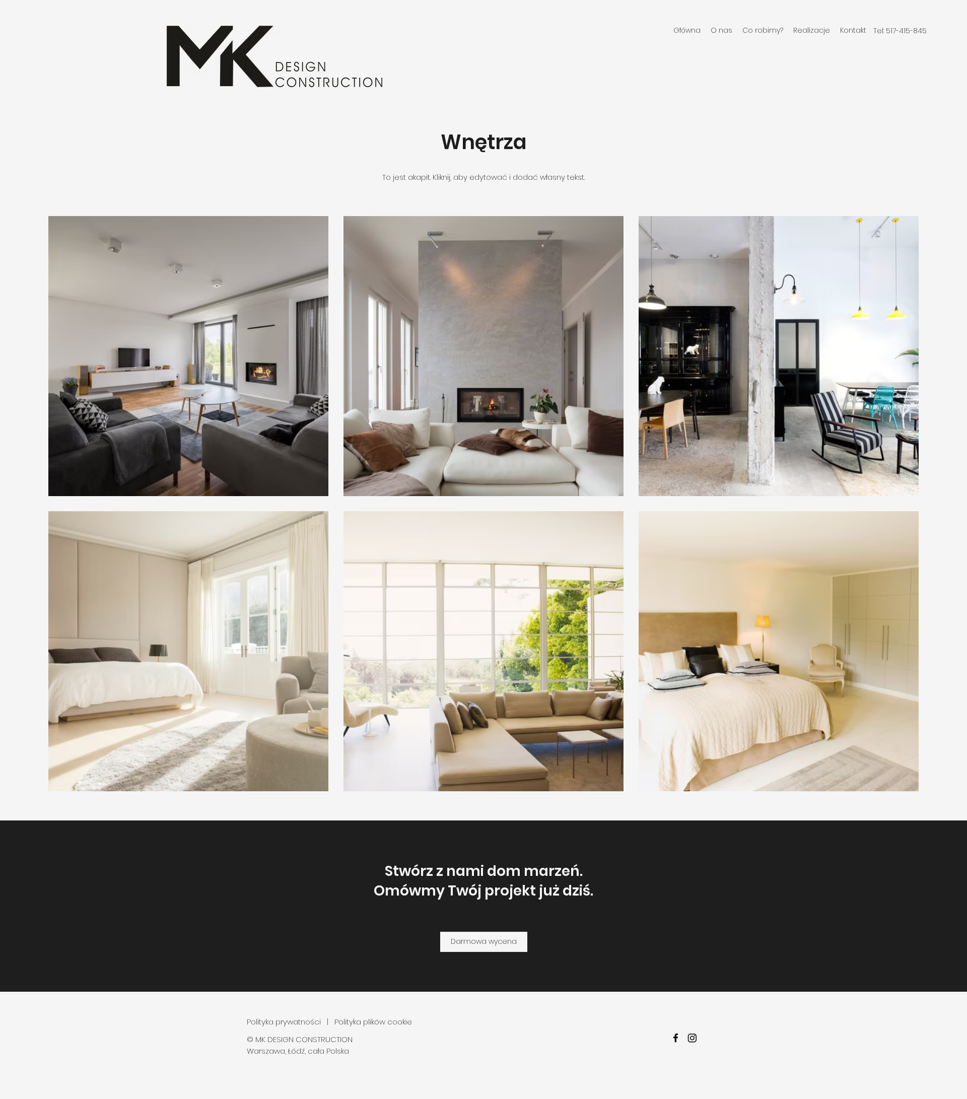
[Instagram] (692, 1038)
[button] (762, 30)
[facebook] (675, 1038)
